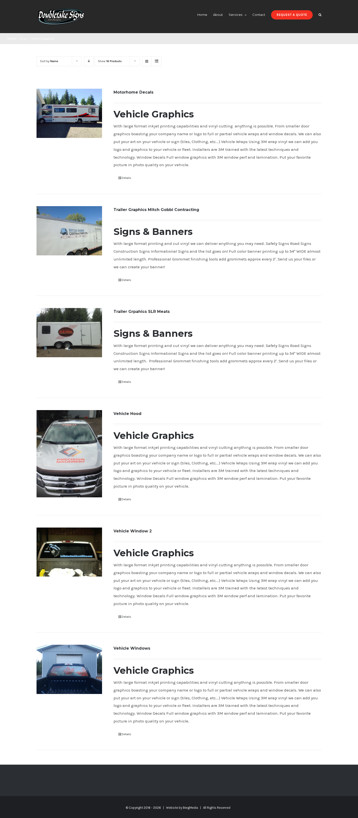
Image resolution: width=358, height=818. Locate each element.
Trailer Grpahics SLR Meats (141, 311)
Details (126, 178)
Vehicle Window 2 (132, 531)
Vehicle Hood (127, 413)
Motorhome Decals (133, 92)
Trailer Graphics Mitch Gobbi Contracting (156, 209)
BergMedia (190, 807)
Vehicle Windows (131, 648)
